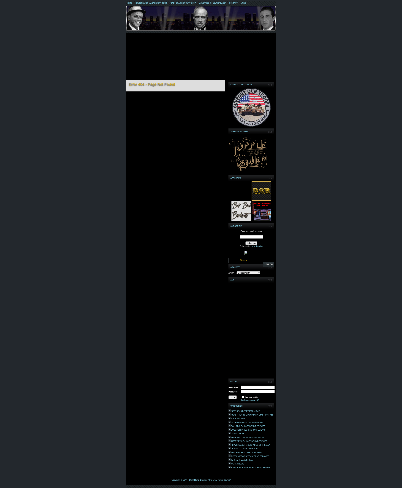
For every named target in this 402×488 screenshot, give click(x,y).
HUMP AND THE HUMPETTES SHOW (247, 437)
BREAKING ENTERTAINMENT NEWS (247, 422)
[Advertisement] (201, 57)
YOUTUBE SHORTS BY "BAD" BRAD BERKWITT (251, 467)
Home (129, 3)
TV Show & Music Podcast (242, 460)
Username (233, 387)
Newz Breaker (257, 246)
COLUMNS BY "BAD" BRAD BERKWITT (248, 426)
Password (232, 391)
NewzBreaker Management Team (151, 3)
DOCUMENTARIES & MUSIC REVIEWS (248, 429)
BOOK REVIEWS (238, 418)
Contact (233, 3)
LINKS (243, 3)
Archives (232, 272)
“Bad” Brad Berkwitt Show (183, 3)
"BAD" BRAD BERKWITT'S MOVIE (245, 411)
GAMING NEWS (237, 433)
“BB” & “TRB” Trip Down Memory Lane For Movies (252, 414)
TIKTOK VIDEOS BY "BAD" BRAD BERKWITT (250, 456)
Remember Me (251, 397)
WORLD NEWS (237, 463)
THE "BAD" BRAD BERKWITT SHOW (246, 452)
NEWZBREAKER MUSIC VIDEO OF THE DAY (250, 444)
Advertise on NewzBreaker (212, 3)
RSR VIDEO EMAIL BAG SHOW (244, 448)
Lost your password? (250, 400)
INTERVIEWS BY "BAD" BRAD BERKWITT (249, 441)
